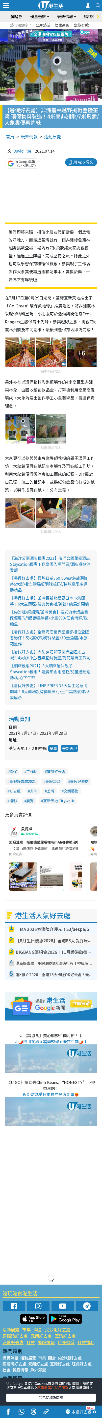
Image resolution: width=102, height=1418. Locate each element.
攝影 (13, 800)
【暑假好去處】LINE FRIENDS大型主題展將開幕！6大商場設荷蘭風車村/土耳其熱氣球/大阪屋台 (50, 691)
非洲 (33, 791)
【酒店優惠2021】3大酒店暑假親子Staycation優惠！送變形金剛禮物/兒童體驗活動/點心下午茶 (50, 672)
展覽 (30, 800)
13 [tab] (44, 42)
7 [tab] (39, 36)
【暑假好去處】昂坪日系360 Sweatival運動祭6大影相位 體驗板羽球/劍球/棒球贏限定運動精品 (48, 584)
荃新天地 (69, 748)
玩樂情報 (29, 136)
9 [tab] (49, 36)
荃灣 (53, 748)
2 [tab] (44, 30)
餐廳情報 (46, 1342)
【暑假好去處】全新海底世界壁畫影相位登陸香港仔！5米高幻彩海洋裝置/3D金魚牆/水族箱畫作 (49, 638)
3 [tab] (49, 30)
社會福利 (85, 1342)
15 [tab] (54, 42)
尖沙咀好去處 (57, 1329)
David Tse (22, 151)
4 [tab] (54, 30)
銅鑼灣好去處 (15, 1336)
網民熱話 (10, 1358)
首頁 (10, 136)
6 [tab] (64, 30)
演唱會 (16, 16)
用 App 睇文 (83, 162)
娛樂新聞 (62, 25)
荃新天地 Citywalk (58, 800)
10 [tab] (54, 36)
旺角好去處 (13, 1342)
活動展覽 (52, 136)
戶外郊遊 (66, 1342)
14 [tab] (49, 42)
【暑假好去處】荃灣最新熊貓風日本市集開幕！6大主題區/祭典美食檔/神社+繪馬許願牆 (49, 601)
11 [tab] (59, 36)
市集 (26, 1329)
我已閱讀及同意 (51, 1397)
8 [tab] (44, 36)
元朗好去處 (41, 1336)
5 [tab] (59, 30)
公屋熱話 (42, 25)
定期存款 (81, 25)
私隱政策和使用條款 (53, 1387)
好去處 (15, 791)
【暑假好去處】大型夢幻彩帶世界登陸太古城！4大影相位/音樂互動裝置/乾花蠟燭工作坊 (50, 655)
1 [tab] (39, 30)
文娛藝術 (71, 791)
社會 (30, 1342)
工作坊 (31, 771)
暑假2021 (53, 781)
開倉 (38, 1329)
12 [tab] (64, 36)
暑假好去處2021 (22, 781)
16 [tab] (59, 42)
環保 (13, 771)
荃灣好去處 (56, 771)
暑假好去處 (79, 781)
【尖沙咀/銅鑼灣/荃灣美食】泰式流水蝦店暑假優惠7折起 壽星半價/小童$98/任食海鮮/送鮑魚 (49, 618)
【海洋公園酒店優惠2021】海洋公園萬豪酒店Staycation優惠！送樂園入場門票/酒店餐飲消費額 (50, 564)
